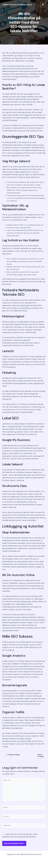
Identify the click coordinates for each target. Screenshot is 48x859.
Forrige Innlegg (12, 754)
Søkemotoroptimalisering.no (17, 4)
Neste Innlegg (40, 756)
